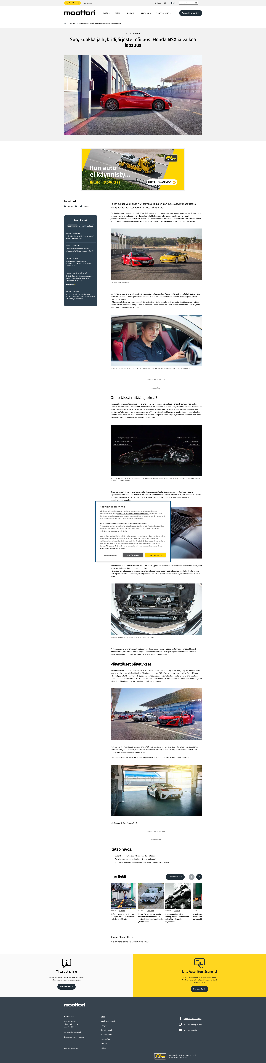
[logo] (79, 14)
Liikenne (177, 911)
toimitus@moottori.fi (72, 1032)
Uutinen (72, 23)
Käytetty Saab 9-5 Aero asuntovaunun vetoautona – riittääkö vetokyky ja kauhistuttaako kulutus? (79, 278)
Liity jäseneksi (198, 989)
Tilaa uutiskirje (87, 3)
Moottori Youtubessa (192, 1030)
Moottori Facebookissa (192, 1018)
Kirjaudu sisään (161, 3)
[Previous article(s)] (192, 877)
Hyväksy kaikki (155, 555)
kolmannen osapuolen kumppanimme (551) (133, 513)
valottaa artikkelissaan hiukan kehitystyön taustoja (174, 221)
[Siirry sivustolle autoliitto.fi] (160, 1056)
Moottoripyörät (107, 1034)
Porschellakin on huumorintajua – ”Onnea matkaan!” (135, 859)
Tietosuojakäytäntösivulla (115, 546)
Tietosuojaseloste (71, 1048)
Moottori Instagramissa (193, 1024)
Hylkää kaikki (133, 555)
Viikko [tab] (81, 225)
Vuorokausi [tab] (72, 225)
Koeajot (104, 1025)
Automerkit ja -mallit (189, 13)
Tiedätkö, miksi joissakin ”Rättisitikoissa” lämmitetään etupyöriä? (80, 237)
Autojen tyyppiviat (108, 1021)
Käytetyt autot (106, 1030)
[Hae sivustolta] (196, 3)
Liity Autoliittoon (71, 3)
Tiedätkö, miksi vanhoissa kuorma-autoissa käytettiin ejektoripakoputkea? (79, 249)
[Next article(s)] (199, 877)
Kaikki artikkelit (174, 877)
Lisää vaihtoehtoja (111, 555)
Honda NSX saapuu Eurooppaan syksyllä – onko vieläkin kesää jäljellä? (142, 862)
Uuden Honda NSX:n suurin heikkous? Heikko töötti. (135, 855)
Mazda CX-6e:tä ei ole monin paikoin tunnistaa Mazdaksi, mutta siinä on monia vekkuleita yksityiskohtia (80, 296)
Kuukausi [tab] (89, 225)
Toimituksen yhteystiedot (74, 1037)
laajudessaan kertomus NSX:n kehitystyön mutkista (135, 757)
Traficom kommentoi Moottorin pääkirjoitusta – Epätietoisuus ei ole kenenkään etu (78, 263)
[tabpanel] (81, 266)
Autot (103, 1016)
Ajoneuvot (137, 33)
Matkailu (104, 1047)
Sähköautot (105, 1038)
